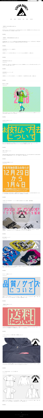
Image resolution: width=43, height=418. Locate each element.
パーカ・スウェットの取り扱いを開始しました (13, 334)
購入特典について (6, 237)
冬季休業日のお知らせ (7, 60)
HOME (11, 19)
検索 (37, 0)
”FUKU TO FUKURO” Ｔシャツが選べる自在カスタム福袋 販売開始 (18, 200)
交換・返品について (7, 150)
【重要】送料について (7, 304)
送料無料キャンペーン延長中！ (9, 49)
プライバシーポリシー (17, 414)
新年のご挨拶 (5, 83)
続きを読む (4, 34)
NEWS (27, 19)
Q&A (23, 19)
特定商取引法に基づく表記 (25, 414)
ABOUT (15, 19)
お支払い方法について (7, 120)
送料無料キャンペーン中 (8, 72)
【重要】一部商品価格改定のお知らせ (11, 37)
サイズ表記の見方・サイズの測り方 (10, 371)
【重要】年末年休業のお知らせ (9, 26)
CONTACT (31, 19)
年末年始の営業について (8, 162)
